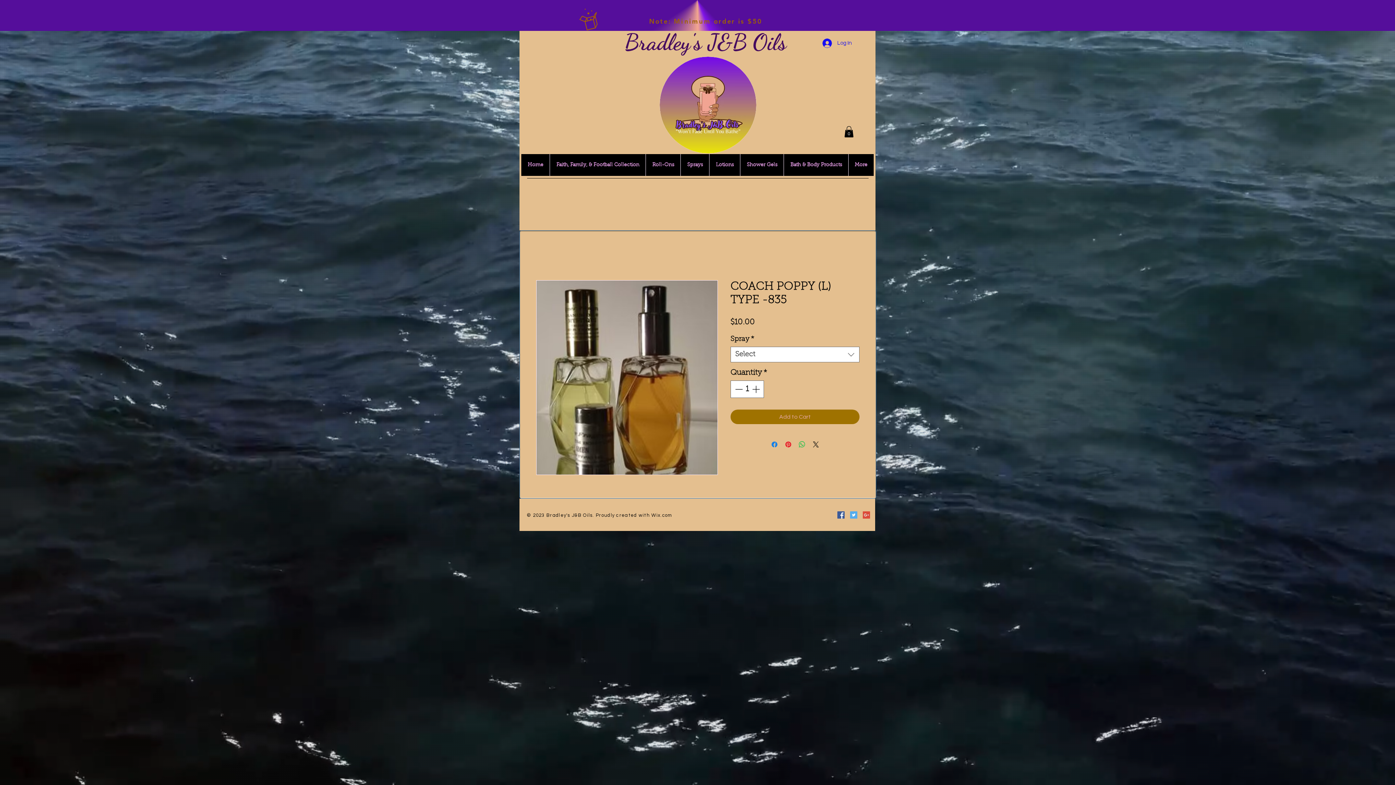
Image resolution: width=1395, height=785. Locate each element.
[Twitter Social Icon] (853, 515)
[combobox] (795, 355)
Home (544, 255)
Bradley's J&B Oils (705, 42)
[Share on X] (816, 445)
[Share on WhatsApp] (802, 445)
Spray (743, 339)
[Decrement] (738, 390)
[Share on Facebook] (774, 445)
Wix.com (661, 516)
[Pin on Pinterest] (788, 445)
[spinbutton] (747, 390)
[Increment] (756, 390)
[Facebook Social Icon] (841, 515)
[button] (849, 131)
